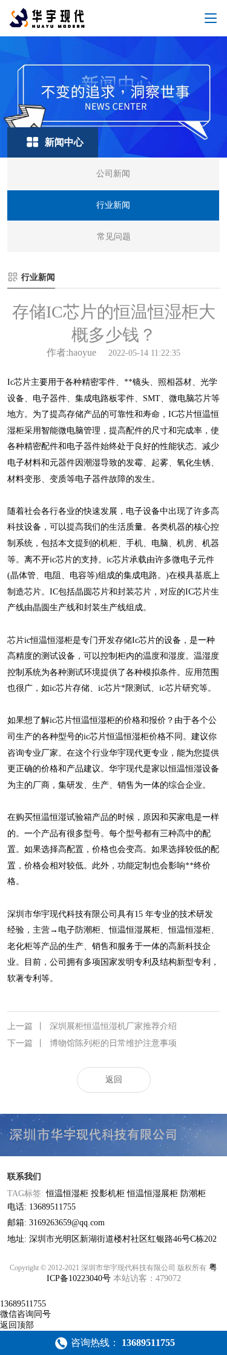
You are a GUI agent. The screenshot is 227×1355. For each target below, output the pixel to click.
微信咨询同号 (25, 1314)
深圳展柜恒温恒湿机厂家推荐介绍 (92, 1026)
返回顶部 (17, 1325)
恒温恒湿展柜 (152, 1193)
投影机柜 (108, 1193)
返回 (113, 1079)
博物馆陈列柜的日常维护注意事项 (92, 1043)
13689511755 (23, 1303)
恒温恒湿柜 (67, 1193)
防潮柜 (193, 1193)
